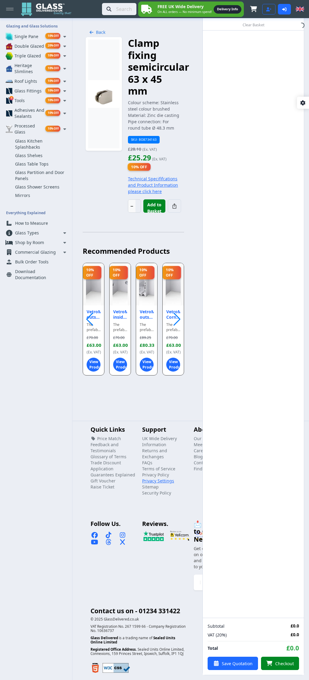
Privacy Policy (155, 475)
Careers (201, 450)
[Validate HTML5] (95, 668)
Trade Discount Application (106, 466)
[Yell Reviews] (180, 535)
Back (100, 32)
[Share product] (174, 206)
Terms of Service (158, 469)
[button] (177, 319)
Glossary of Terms (108, 456)
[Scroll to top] (299, 670)
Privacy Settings (158, 481)
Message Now (227, 9)
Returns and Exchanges (154, 453)
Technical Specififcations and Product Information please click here (153, 185)
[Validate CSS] (116, 668)
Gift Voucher (103, 481)
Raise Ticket (102, 487)
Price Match (108, 438)
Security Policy (156, 493)
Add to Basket (154, 207)
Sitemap (150, 487)
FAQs (147, 463)
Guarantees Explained (113, 475)
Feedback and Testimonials (105, 447)
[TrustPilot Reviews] (153, 535)
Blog (198, 456)
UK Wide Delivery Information (159, 441)
